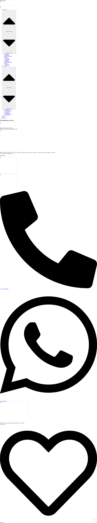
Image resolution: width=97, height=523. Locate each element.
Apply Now (7, 59)
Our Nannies (6, 55)
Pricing (5, 57)
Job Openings (6, 109)
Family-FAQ (6, 58)
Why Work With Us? (8, 110)
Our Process (6, 54)
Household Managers (8, 56)
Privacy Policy (2, 155)
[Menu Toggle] (0, 7)
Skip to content (2, 0)
